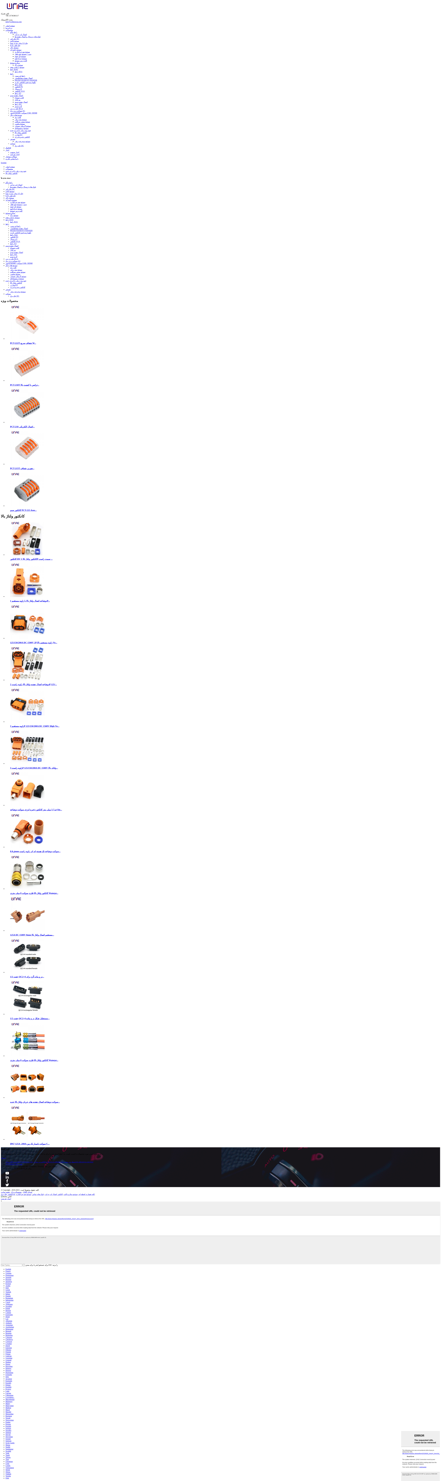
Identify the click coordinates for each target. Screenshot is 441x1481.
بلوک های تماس (38, 1194)
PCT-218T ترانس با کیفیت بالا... (24, 385)
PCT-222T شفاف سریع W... (23, 343)
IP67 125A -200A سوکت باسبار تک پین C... (30, 1144)
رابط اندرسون (20, 76)
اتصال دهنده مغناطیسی (24, 78)
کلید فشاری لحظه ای (87, 1194)
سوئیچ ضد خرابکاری (22, 52)
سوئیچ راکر (14, 48)
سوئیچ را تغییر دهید (17, 67)
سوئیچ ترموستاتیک (21, 128)
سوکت (12, 144)
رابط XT (18, 93)
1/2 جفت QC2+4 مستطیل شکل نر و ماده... (30, 1018)
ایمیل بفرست (6, 1199)
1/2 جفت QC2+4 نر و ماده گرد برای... (27, 977)
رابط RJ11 (18, 72)
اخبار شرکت (15, 154)
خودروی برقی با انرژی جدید (20, 130)
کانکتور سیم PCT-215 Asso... (23, 510)
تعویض (12, 139)
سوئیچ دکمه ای (15, 50)
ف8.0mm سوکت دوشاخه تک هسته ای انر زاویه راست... (35, 851)
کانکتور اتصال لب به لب (54, 1194)
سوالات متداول (11, 157)
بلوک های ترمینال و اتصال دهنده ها (28, 37)
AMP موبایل (27, 1192)
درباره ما (9, 28)
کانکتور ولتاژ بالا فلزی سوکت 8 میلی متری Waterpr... (34, 893)
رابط (12, 74)
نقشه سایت (5, 1192)
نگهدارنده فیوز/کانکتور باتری (25, 82)
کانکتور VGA (20, 91)
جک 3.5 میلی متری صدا (19, 43)
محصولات (9, 30)
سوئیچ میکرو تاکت (71, 1194)
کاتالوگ (8, 148)
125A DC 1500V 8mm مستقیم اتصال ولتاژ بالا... (32, 935)
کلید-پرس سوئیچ (21, 61)
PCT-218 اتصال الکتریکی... (22, 426)
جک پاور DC (14, 39)
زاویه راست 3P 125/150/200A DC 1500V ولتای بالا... (34, 768)
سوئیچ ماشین (20, 124)
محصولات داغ (16, 1192)
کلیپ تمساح (19, 98)
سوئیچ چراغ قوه (21, 59)
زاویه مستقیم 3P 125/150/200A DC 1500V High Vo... (34, 726)
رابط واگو (13, 32)
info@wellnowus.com (14, 22)
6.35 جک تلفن (15, 45)
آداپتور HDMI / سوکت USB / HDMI (23, 113)
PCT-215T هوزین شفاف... (22, 468)
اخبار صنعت (14, 152)
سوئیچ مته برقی (21, 120)
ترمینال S (18, 89)
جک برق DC (19, 146)
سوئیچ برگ (19, 65)
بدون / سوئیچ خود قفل (23, 54)
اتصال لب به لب (21, 35)
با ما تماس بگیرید (12, 159)
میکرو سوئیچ (15, 63)
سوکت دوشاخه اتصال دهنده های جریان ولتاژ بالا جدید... (35, 1102)
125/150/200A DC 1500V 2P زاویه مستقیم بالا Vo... (33, 642)
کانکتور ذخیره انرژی (22, 137)
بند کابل (17, 100)
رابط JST (18, 104)
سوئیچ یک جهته (20, 56)
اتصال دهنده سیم (16, 96)
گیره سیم (18, 106)
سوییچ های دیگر (16, 115)
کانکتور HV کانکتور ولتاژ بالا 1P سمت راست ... (31, 559)
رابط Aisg (18, 85)
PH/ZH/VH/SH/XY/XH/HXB (26, 80)
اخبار (7, 150)
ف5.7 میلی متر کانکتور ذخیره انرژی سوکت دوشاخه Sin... (36, 809)
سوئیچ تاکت (14, 41)
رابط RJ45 (14, 69)
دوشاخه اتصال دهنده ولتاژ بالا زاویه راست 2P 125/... (33, 684)
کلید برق (18, 117)
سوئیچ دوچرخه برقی (22, 141)
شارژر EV (19, 135)
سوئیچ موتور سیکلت (22, 122)
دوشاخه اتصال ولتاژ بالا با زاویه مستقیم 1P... (30, 601)
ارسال (3, 1158)
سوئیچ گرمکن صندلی (23, 126)
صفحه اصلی (10, 26)
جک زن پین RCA (16, 109)
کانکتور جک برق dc (8, 1194)
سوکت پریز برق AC (17, 111)
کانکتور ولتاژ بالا (21, 133)
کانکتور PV (19, 87)
